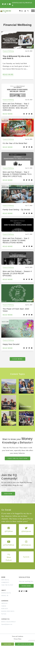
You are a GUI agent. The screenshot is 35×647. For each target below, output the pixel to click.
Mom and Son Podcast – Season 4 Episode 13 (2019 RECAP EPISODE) (17, 273)
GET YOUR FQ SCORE (24, 644)
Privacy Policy (17, 639)
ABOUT (3, 590)
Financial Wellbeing (8, 51)
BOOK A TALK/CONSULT (8, 621)
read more (8, 74)
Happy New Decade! (11, 344)
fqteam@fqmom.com (6, 624)
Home (3, 577)
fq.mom (26, 557)
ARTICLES (4, 603)
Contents (4, 600)
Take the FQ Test (7, 585)
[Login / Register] (25, 11)
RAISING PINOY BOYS (7, 611)
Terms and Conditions (17, 636)
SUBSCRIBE (7, 644)
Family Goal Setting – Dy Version (16, 210)
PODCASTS (4, 608)
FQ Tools (3, 614)
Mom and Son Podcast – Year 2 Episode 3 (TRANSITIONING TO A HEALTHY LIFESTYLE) (17, 174)
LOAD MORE (17, 359)
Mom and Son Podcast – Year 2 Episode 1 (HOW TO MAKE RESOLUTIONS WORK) (16, 240)
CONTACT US (5, 619)
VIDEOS (3, 606)
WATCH (4, 121)
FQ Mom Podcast (9, 557)
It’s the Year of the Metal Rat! (15, 143)
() (21, 11)
